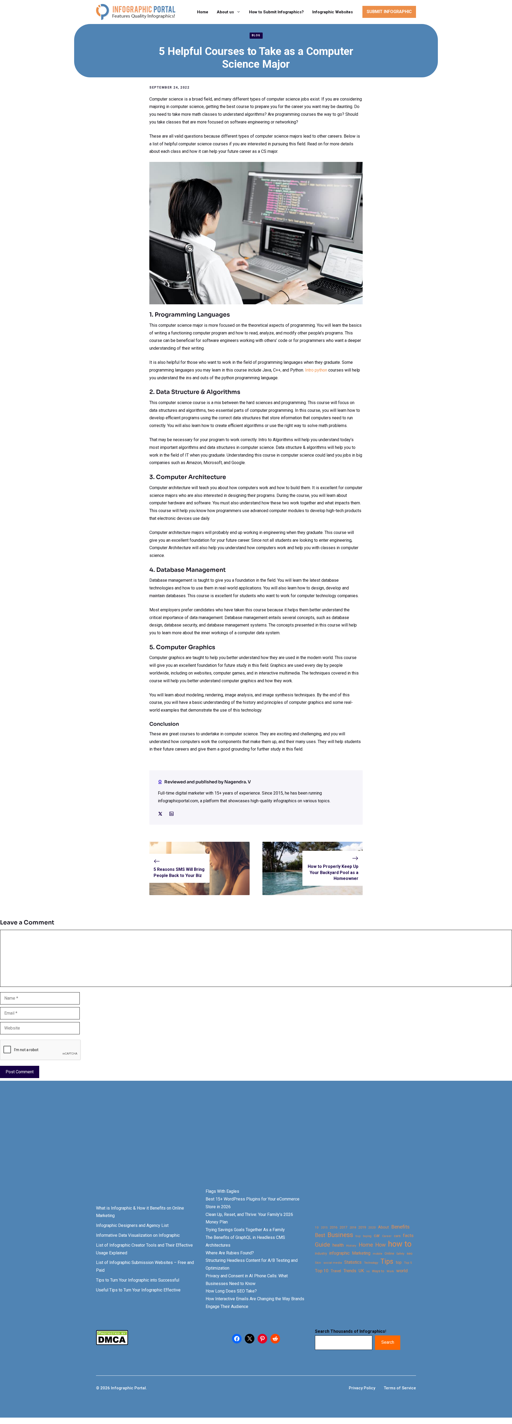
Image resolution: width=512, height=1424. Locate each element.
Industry (321, 1253)
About (383, 1227)
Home (202, 12)
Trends (349, 1270)
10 (317, 1227)
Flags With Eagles (222, 1191)
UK (361, 1270)
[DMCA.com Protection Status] (112, 1343)
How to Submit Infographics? (276, 12)
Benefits (400, 1227)
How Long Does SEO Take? (231, 1291)
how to (399, 1244)
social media (332, 1263)
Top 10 (321, 1270)
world (402, 1270)
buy (358, 1236)
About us (225, 12)
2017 (343, 1227)
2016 (333, 1227)
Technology (371, 1263)
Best (320, 1235)
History (351, 1245)
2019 (362, 1227)
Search (387, 1342)
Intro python (316, 370)
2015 (324, 1227)
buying (367, 1236)
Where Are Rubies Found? (230, 1252)
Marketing (361, 1253)
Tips (387, 1261)
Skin (318, 1263)
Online (389, 1253)
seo (410, 1253)
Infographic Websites (332, 12)
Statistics (353, 1262)
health (338, 1245)
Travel (336, 1271)
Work (390, 1271)
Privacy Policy (362, 1388)
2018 (353, 1227)
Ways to (378, 1271)
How (380, 1245)
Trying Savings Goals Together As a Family (245, 1229)
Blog (256, 35)
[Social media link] (160, 813)
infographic (339, 1253)
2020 (372, 1227)
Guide (322, 1244)
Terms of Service (400, 1388)
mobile (377, 1253)
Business (340, 1235)
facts (408, 1235)
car (377, 1235)
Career (386, 1236)
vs (368, 1271)
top (399, 1262)
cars (397, 1236)
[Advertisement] (169, 1143)
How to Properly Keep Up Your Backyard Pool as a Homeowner (333, 872)
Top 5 (408, 1263)
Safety (400, 1253)
